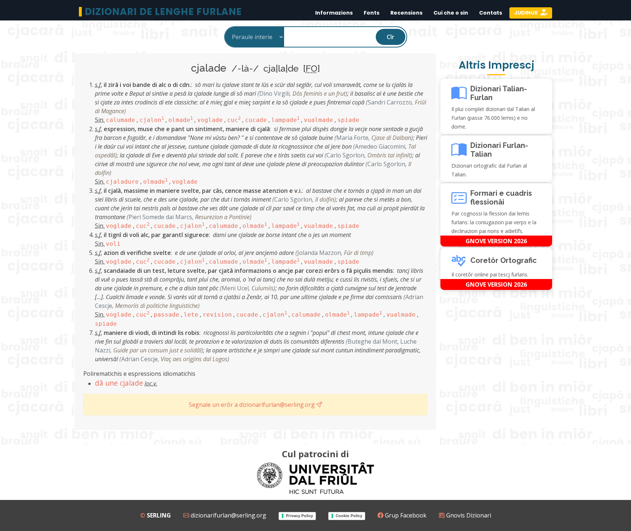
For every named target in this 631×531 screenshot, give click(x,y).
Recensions (406, 12)
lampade (285, 119)
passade (166, 314)
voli (113, 243)
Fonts (371, 12)
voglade (210, 119)
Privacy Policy (299, 515)
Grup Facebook (405, 515)
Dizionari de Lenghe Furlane (163, 11)
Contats (490, 12)
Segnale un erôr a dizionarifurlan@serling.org (252, 405)
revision (217, 314)
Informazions (334, 12)
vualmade (318, 119)
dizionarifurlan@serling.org (227, 515)
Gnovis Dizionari (468, 515)
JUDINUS (526, 12)
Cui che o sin (450, 12)
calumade (120, 119)
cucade (256, 119)
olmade (180, 119)
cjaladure (122, 181)
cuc (234, 119)
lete (191, 314)
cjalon (151, 119)
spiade (348, 119)
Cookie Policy (349, 515)
